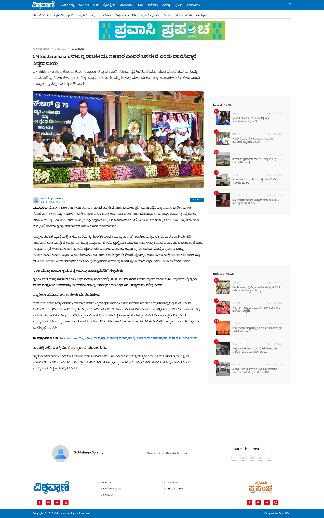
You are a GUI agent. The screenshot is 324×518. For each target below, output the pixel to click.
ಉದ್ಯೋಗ (201, 15)
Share (198, 200)
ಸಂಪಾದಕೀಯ (184, 15)
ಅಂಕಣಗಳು (193, 5)
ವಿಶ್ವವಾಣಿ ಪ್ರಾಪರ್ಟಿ (126, 15)
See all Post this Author (164, 453)
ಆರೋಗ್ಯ (152, 5)
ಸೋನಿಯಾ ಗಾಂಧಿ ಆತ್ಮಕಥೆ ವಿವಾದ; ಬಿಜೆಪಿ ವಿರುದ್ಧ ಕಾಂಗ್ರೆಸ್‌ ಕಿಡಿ (255, 202)
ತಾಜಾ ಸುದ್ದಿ (67, 5)
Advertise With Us (111, 489)
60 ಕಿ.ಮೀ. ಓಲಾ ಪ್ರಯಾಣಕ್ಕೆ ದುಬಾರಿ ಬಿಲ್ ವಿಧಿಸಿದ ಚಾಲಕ (255, 181)
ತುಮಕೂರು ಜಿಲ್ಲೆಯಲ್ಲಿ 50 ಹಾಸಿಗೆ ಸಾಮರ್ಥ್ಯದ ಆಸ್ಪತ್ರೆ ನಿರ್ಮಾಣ (257, 330)
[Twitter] (57, 502)
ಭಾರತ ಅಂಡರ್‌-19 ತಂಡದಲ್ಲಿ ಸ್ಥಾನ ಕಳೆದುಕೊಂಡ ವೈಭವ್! (251, 120)
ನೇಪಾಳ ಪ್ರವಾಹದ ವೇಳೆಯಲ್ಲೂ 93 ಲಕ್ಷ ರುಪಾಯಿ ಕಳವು (254, 161)
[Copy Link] (269, 457)
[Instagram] (65, 502)
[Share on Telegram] (260, 457)
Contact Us (107, 495)
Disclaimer (172, 483)
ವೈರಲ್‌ (178, 5)
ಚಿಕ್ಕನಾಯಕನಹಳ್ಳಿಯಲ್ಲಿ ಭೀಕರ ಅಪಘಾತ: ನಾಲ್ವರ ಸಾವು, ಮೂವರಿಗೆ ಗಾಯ (255, 350)
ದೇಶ (96, 5)
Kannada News (41, 49)
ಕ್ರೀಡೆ (140, 5)
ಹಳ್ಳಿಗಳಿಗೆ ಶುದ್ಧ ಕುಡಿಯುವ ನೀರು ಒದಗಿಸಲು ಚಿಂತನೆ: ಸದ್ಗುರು (256, 310)
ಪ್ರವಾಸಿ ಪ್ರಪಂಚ (150, 15)
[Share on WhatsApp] (251, 457)
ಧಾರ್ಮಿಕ (106, 15)
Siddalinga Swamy (52, 198)
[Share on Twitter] (243, 457)
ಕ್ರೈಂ (93, 15)
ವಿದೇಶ (167, 15)
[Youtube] (48, 502)
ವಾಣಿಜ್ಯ (165, 5)
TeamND (284, 513)
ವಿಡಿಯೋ (44, 15)
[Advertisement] (118, 400)
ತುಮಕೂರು (78, 49)
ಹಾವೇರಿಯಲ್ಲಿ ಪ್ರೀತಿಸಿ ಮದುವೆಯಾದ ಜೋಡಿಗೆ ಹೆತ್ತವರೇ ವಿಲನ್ (252, 140)
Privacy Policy (175, 489)
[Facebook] (39, 502)
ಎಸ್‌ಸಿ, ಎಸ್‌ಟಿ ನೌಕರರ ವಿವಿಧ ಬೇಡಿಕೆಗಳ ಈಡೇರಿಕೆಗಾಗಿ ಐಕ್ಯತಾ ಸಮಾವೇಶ (254, 371)
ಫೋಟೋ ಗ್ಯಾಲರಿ (63, 15)
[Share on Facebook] (234, 457)
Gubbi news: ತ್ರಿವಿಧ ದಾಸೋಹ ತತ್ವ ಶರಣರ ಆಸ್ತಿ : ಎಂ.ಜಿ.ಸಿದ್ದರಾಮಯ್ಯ (256, 289)
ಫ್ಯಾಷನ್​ (82, 15)
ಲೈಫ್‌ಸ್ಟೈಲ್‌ (109, 5)
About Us (106, 483)
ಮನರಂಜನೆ (126, 5)
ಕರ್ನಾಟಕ (83, 5)
